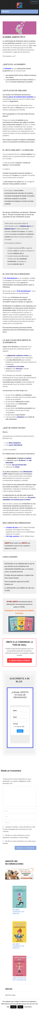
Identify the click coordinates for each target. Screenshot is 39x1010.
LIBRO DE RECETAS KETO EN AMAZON (19, 979)
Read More (28, 1007)
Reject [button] (20, 1007)
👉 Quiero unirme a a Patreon (19, 660)
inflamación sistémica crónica (17, 355)
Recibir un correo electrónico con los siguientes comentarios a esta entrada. (16, 836)
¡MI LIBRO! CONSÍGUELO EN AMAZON (18, 911)
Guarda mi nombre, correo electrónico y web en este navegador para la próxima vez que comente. (19, 829)
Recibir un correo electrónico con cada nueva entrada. (19, 842)
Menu (7, 12)
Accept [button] (13, 1007)
